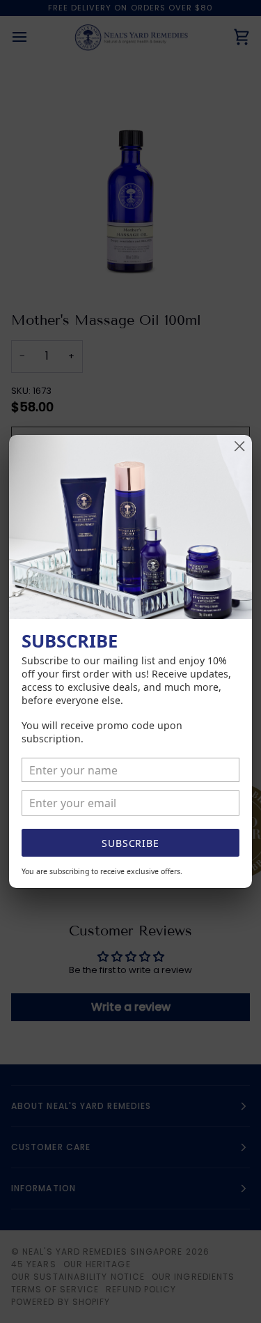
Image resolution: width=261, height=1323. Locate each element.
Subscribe (130, 843)
